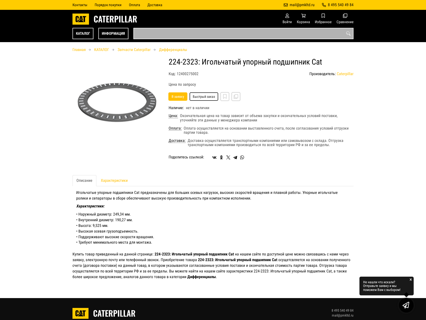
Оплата (134, 5)
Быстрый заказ (204, 97)
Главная (79, 49)
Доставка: (177, 140)
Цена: (173, 116)
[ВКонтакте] (214, 157)
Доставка (154, 5)
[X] (228, 157)
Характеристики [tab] (114, 180)
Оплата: (175, 128)
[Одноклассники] (221, 157)
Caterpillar (345, 73)
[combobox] (243, 33)
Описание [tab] (84, 180)
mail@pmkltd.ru (302, 4)
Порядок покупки (108, 5)
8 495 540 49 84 (341, 4)
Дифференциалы (173, 49)
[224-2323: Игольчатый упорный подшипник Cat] (116, 102)
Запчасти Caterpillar (134, 49)
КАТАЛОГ (83, 33)
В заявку (178, 97)
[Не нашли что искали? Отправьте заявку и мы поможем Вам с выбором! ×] (406, 305)
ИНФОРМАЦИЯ (113, 33)
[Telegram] (235, 157)
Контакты (79, 5)
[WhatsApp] (242, 157)
